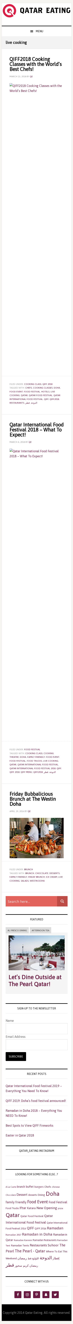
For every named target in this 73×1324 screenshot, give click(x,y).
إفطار (56, 1258)
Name (10, 1020)
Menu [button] (39, 31)
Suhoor (53, 1245)
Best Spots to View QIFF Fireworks (29, 1125)
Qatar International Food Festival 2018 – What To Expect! (37, 430)
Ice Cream (51, 877)
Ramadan (55, 1228)
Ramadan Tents (20, 1245)
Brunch (28, 869)
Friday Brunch (36, 877)
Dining (41, 1194)
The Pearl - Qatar (30, 1251)
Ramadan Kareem (23, 1240)
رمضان (22, 1258)
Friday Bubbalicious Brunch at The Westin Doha (33, 799)
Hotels (45, 391)
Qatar (24, 395)
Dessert (22, 1195)
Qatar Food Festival (40, 395)
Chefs (28, 387)
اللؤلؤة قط (33, 1258)
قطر (27, 402)
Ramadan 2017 (13, 1234)
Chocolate (41, 873)
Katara (31, 1208)
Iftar (22, 1208)
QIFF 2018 (47, 384)
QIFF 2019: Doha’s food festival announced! (36, 1100)
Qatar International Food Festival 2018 (32, 768)
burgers (39, 1186)
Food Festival (32, 391)
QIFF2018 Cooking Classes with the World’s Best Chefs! (36, 64)
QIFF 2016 (40, 1228)
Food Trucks (34, 761)
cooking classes (43, 387)
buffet (30, 1186)
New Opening (46, 1208)
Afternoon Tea (40, 930)
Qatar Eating (36, 14)
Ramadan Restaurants (44, 1240)
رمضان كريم (30, 1265)
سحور (18, 1265)
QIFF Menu (26, 772)
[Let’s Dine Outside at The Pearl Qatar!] (37, 971)
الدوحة (34, 402)
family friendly (36, 757)
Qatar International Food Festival (38, 764)
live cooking (50, 761)
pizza (60, 1208)
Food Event (16, 391)
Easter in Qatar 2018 (20, 1135)
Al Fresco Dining (17, 930)
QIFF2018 (54, 399)
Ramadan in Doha (37, 1234)
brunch (29, 873)
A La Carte (11, 1187)
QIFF (46, 399)
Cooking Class (32, 384)
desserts (54, 873)
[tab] (17, 930)
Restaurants (17, 402)
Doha (57, 387)
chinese (56, 1187)
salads (25, 880)
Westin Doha (37, 880)
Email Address (16, 1036)
